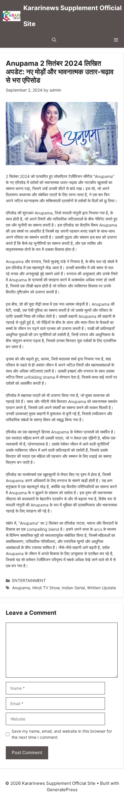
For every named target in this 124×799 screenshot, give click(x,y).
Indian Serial (73, 587)
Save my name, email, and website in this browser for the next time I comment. (62, 734)
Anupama (21, 587)
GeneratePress (62, 789)
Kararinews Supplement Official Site (72, 16)
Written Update (101, 587)
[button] (54, 40)
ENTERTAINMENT (29, 580)
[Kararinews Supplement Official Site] (11, 16)
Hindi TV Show (45, 587)
